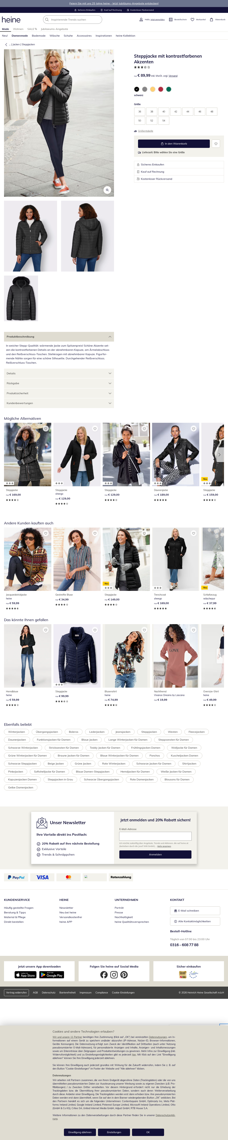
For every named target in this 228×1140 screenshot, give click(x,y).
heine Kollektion (125, 35)
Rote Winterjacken (113, 763)
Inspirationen (104, 35)
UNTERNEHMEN (126, 900)
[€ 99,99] (77, 655)
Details (11, 373)
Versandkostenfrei (70, 917)
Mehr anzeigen (164, 846)
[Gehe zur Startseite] (11, 19)
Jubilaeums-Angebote (54, 29)
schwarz (138, 95)
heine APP (65, 921)
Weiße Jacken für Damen (176, 771)
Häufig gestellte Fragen (18, 907)
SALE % (32, 29)
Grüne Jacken (83, 763)
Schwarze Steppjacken (22, 763)
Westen (173, 731)
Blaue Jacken (89, 739)
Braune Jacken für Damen (73, 755)
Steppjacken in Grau (60, 779)
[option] (136, 89)
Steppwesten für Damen (173, 739)
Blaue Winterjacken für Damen (119, 755)
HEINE (64, 900)
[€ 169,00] (27, 454)
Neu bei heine (67, 912)
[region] (114, 1083)
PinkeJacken (15, 771)
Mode (5, 29)
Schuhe (68, 35)
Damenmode (20, 35)
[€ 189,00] (175, 454)
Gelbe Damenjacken (20, 787)
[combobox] (80, 20)
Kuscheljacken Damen (184, 755)
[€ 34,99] (77, 559)
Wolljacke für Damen (184, 747)
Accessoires (84, 35)
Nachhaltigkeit (124, 917)
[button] (5, 44)
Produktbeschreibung (20, 336)
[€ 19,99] (175, 655)
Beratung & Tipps (15, 912)
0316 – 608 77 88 (184, 944)
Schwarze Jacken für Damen (153, 763)
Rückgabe (13, 383)
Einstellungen (114, 1132)
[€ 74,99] (126, 655)
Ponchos (155, 755)
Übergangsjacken (47, 731)
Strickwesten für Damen (64, 747)
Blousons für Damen (177, 779)
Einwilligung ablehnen (79, 1132)
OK (148, 1132)
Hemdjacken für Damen (135, 771)
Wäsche (55, 35)
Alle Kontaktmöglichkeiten (194, 921)
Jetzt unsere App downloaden (39, 966)
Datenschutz (48, 992)
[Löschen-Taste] (98, 19)
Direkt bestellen (14, 921)
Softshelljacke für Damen (49, 771)
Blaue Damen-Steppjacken (92, 771)
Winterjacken (16, 731)
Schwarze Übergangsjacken (101, 779)
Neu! (5, 35)
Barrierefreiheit (67, 992)
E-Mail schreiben (186, 911)
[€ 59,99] (27, 559)
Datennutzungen (158, 1037)
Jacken (16, 44)
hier (134, 1054)
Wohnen (18, 29)
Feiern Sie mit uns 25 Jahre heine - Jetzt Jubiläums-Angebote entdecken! (114, 3)
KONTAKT (177, 900)
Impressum (85, 992)
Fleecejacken (197, 731)
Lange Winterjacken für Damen (127, 739)
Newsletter (66, 907)
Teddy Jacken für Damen (105, 747)
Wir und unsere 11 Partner (67, 1037)
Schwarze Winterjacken (23, 747)
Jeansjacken (123, 731)
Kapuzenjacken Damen (22, 779)
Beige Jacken (56, 763)
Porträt (119, 907)
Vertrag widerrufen (16, 992)
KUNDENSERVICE (17, 900)
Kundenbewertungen (20, 403)
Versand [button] (173, 75)
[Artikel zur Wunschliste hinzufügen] (216, 144)
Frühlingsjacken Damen (145, 747)
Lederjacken (96, 731)
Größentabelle (145, 131)
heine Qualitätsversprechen (132, 921)
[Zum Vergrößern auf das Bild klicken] (107, 190)
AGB (35, 992)
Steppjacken (28, 44)
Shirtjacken (189, 763)
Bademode (39, 35)
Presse (119, 912)
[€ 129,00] (77, 454)
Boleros (73, 731)
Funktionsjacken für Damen (53, 739)
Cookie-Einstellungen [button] (123, 992)
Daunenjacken (17, 739)
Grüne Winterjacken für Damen (27, 755)
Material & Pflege (15, 917)
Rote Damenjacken (142, 779)
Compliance (101, 992)
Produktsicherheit (17, 393)
